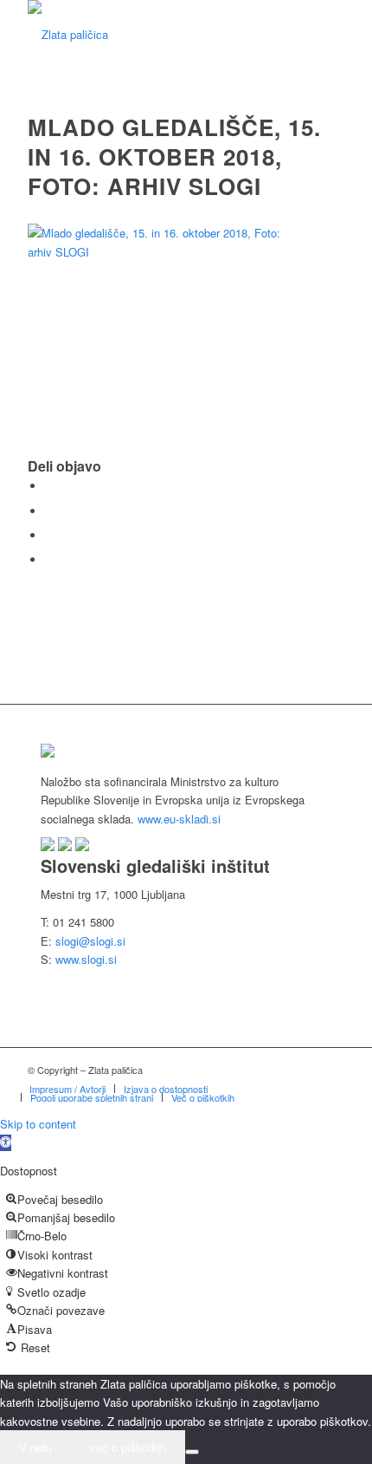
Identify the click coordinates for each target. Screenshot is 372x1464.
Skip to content (38, 1124)
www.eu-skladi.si (179, 818)
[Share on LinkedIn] (49, 535)
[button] (5, 1143)
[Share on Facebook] (49, 486)
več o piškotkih (128, 1447)
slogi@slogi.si (90, 941)
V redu (35, 1447)
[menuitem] (67, 1088)
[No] (192, 1451)
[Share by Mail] (49, 559)
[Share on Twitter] (49, 511)
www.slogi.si (86, 959)
